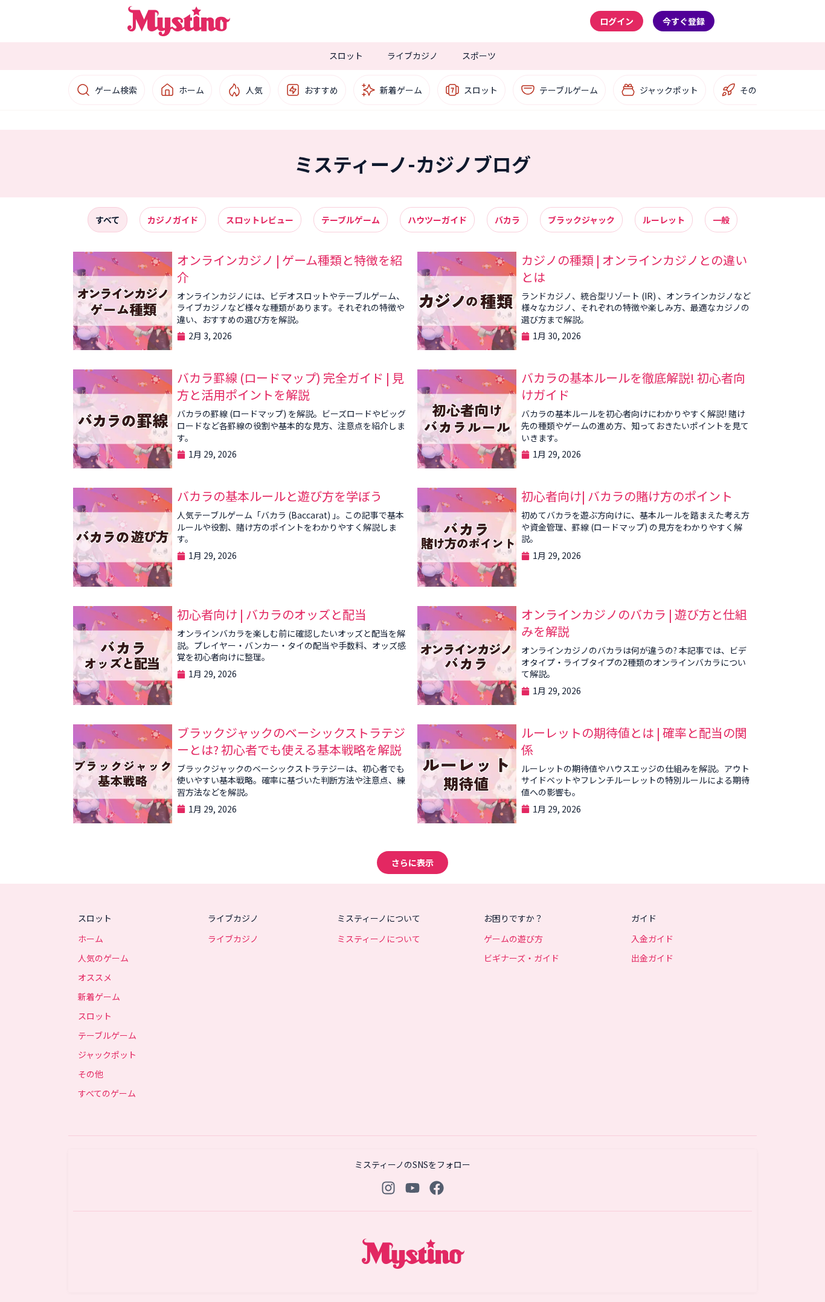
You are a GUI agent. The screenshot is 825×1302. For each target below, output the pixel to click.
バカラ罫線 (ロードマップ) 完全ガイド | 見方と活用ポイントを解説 (290, 386)
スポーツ (479, 55)
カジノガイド (172, 220)
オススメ (95, 977)
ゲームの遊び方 (513, 939)
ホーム (191, 90)
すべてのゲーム (107, 1093)
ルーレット (664, 220)
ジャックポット (669, 90)
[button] (412, 862)
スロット (346, 55)
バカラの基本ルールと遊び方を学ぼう (279, 496)
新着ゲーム (401, 90)
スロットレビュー (260, 220)
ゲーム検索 (116, 90)
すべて (107, 220)
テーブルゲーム (568, 90)
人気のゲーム (103, 958)
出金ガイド (652, 958)
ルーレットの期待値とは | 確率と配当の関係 (634, 741)
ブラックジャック (581, 220)
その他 (752, 90)
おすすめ (321, 90)
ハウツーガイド (437, 220)
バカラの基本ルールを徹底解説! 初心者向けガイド (633, 386)
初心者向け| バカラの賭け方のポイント (627, 496)
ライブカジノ (412, 55)
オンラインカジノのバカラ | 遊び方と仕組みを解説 (634, 622)
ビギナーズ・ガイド (521, 958)
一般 (721, 220)
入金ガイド (652, 939)
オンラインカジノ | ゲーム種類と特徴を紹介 (289, 268)
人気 (254, 90)
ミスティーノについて (378, 939)
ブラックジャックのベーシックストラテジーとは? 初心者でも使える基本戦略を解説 (291, 741)
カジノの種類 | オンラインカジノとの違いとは (634, 268)
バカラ (507, 220)
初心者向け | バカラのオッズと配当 (272, 614)
